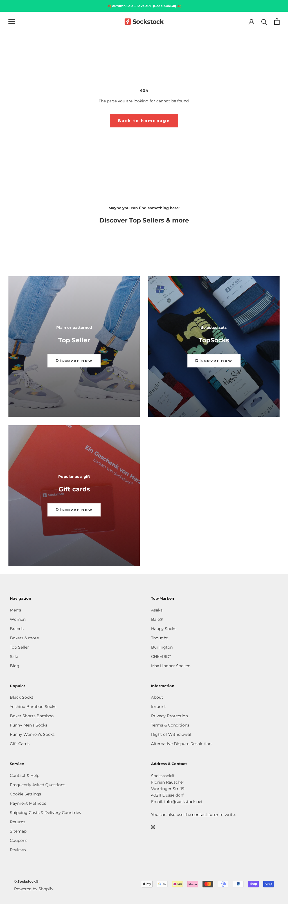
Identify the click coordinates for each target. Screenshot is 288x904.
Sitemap (18, 831)
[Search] (264, 21)
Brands (17, 628)
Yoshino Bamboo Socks (33, 706)
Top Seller (19, 647)
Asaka (157, 610)
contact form (205, 814)
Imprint (158, 706)
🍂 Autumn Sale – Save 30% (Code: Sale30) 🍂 (144, 6)
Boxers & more (24, 637)
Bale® (157, 619)
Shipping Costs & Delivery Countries (45, 812)
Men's (15, 610)
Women (18, 619)
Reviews (18, 849)
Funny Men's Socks (28, 725)
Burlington (162, 647)
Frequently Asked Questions (37, 784)
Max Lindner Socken (170, 665)
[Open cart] (277, 21)
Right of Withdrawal (171, 734)
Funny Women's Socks (32, 734)
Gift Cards (20, 743)
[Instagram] (153, 827)
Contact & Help (24, 775)
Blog (14, 665)
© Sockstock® (26, 881)
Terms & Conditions (170, 725)
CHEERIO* (161, 656)
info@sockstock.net (183, 801)
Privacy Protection (169, 715)
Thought (159, 637)
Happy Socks (163, 628)
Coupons (18, 840)
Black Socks (21, 697)
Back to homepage (144, 120)
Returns (17, 821)
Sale (14, 656)
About (157, 697)
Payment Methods (28, 803)
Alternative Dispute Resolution (181, 743)
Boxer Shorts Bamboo (32, 715)
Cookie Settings (25, 794)
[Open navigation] (11, 21)
